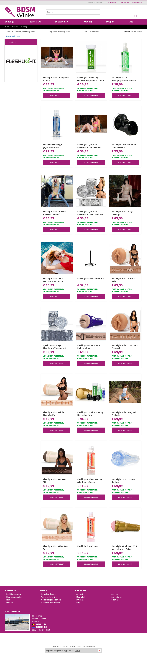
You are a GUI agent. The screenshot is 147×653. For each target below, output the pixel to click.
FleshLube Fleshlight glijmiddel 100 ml (53, 146)
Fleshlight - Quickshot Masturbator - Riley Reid (89, 146)
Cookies (114, 594)
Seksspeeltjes (62, 21)
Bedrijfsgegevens (13, 594)
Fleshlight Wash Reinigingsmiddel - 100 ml (124, 79)
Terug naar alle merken (13, 36)
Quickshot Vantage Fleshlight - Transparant (54, 347)
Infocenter (80, 600)
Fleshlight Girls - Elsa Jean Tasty (55, 547)
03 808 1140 (40, 624)
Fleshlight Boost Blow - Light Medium (88, 347)
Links (8, 600)
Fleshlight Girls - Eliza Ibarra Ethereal (125, 347)
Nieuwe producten (14, 597)
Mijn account (125, 3)
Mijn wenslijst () (137, 3)
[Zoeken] (96, 12)
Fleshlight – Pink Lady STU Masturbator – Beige (124, 547)
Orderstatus (116, 597)
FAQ (78, 602)
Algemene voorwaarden (60, 646)
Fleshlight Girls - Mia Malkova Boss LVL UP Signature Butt (53, 280)
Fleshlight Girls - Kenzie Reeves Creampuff (54, 213)
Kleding (88, 21)
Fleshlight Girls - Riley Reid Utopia (56, 79)
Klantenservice (112, 3)
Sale (131, 21)
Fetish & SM (34, 21)
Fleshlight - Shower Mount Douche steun (124, 146)
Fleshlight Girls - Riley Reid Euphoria (124, 414)
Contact (79, 594)
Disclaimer (72, 646)
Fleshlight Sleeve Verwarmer (90, 278)
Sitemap (115, 600)
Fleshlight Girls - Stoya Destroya (122, 213)
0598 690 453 (41, 627)
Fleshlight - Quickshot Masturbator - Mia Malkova (90, 213)
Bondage (9, 21)
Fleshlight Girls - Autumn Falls (123, 280)
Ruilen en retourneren (50, 602)
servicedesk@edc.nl (41, 630)
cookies (77, 651)
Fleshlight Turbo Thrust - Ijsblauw (123, 480)
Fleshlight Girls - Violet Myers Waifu (54, 414)
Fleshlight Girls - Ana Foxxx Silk (56, 480)
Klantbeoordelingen (89, 646)
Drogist (110, 21)
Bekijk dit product (57, 95)
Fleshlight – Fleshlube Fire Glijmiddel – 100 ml (89, 480)
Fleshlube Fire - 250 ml (88, 546)
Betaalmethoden (48, 594)
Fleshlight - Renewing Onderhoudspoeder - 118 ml (90, 79)
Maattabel (80, 597)
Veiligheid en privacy (49, 597)
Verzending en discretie (51, 600)
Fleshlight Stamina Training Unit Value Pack (90, 414)
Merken (9, 602)
